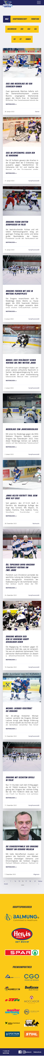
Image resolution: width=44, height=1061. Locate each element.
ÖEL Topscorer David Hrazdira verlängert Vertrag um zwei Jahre (20, 567)
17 (26, 881)
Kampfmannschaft (34, 181)
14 (15, 881)
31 (35, 881)
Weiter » (40, 882)
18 (30, 881)
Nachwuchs (36, 523)
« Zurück (6, 882)
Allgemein (36, 874)
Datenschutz (37, 1052)
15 (19, 881)
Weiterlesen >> (11, 104)
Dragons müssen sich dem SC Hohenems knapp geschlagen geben (17, 639)
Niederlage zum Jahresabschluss (22, 429)
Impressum (28, 1052)
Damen (37, 111)
